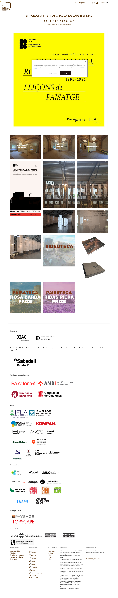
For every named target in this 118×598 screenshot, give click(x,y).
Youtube (33, 561)
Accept (65, 73)
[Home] (6, 7)
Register (81, 3)
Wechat (33, 570)
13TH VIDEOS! (93, 184)
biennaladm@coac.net (92, 559)
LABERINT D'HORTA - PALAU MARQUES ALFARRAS (59, 147)
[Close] (85, 62)
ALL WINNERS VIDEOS (59, 184)
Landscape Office (15, 551)
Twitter (33, 564)
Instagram (34, 552)
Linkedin (33, 555)
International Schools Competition (16, 558)
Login (74, 3)
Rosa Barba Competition (17, 555)
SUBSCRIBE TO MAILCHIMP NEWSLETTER (35, 575)
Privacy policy (50, 558)
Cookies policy (50, 554)
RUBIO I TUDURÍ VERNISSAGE (25, 147)
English (93, 3)
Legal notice (51, 551)
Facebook (34, 558)
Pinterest (34, 567)
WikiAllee (13, 553)
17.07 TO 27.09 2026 (93, 147)
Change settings (53, 73)
